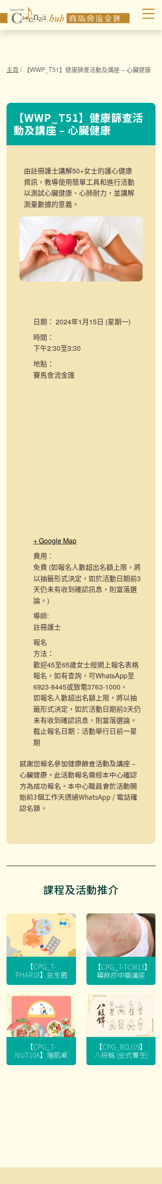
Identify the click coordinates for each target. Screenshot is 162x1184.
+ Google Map (54, 541)
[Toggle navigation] (143, 15)
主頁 (12, 69)
